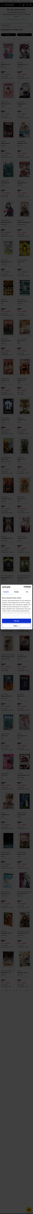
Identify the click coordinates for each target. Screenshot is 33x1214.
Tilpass (15, 626)
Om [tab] (27, 591)
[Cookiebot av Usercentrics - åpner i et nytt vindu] (23, 587)
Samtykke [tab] (6, 591)
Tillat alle (16, 621)
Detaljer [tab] (16, 591)
